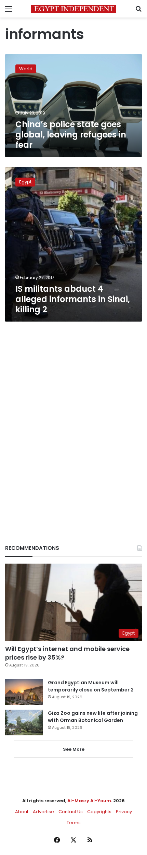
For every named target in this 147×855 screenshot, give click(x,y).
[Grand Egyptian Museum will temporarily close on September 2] (24, 692)
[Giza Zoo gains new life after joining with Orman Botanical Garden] (24, 722)
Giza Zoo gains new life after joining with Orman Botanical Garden (93, 717)
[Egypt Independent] (73, 9)
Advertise (43, 811)
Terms (74, 822)
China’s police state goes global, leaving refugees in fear (70, 134)
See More (73, 749)
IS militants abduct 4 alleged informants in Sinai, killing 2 (72, 299)
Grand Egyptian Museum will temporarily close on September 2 (91, 686)
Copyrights (99, 811)
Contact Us (70, 811)
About (21, 811)
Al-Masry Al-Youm (89, 800)
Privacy (124, 811)
